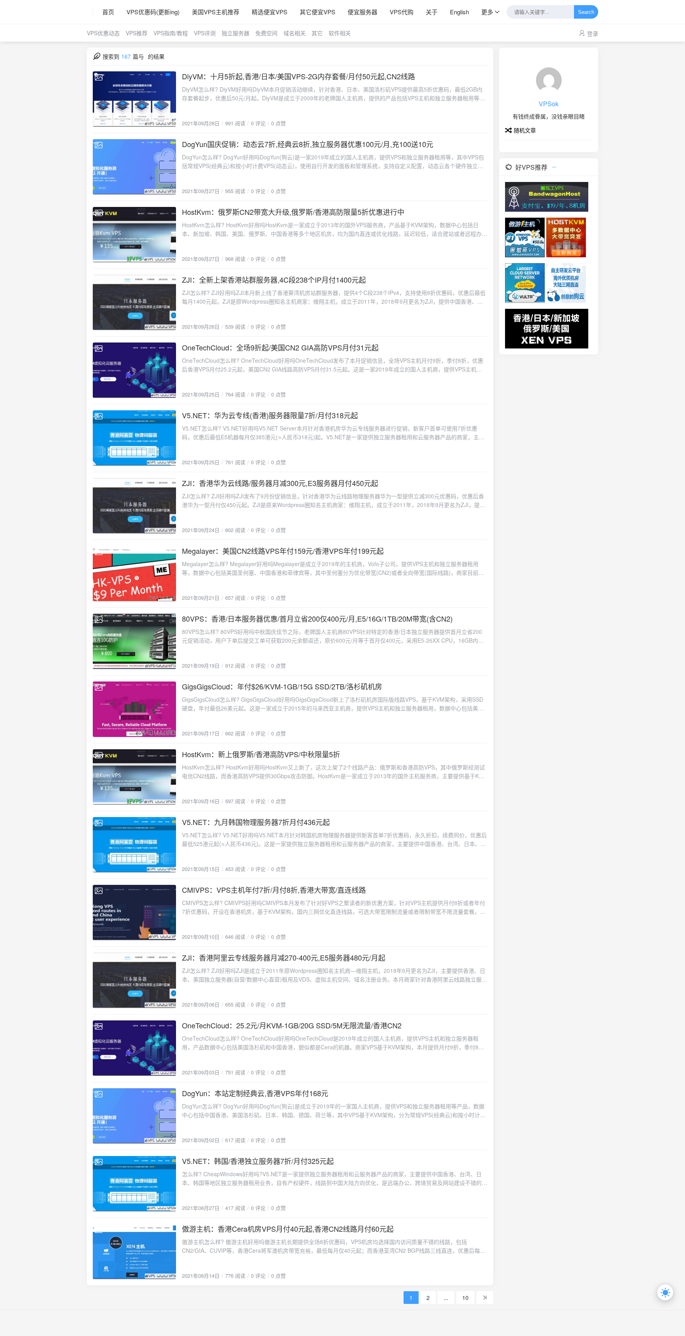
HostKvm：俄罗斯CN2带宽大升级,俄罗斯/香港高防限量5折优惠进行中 (293, 211)
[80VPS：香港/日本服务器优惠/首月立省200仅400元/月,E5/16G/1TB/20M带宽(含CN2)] (134, 641)
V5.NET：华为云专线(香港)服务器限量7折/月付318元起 (270, 415)
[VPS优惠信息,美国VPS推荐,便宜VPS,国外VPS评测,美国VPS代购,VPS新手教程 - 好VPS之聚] (90, 12)
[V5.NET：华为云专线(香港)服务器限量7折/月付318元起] (134, 438)
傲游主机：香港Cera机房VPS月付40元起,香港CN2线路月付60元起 (288, 1228)
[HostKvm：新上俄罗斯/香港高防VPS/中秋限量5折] (134, 777)
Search (586, 12)
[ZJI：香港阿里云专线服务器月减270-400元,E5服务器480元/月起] (134, 980)
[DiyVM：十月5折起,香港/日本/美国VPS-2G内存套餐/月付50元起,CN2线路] (134, 99)
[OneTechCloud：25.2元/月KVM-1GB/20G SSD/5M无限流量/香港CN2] (134, 1048)
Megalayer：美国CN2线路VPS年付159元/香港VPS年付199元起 (283, 550)
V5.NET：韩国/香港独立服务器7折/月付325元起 (258, 1161)
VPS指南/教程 (170, 33)
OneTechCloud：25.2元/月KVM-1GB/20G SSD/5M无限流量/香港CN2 (292, 1025)
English (459, 12)
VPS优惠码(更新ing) (153, 12)
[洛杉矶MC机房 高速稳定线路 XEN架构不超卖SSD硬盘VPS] (546, 328)
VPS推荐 (136, 33)
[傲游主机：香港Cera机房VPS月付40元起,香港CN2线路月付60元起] (134, 1251)
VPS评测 (205, 33)
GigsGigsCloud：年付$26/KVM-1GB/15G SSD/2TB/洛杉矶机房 (282, 686)
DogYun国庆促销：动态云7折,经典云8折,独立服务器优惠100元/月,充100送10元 (307, 144)
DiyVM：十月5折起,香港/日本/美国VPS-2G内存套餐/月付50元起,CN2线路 (298, 76)
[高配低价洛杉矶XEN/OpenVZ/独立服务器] (566, 282)
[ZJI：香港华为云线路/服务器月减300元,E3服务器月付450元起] (134, 506)
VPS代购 (401, 12)
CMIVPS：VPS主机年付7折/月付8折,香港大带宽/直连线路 (274, 889)
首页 (108, 12)
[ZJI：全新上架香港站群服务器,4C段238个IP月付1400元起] (134, 302)
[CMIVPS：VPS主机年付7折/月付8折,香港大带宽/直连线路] (134, 912)
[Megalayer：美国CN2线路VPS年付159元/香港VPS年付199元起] (134, 573)
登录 (592, 33)
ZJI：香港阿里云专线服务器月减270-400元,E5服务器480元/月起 (283, 957)
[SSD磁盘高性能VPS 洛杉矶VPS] (566, 237)
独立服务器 (235, 33)
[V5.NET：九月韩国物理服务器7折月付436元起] (134, 845)
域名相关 (294, 33)
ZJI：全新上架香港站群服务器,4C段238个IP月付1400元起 (274, 279)
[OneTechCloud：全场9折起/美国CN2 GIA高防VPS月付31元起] (134, 370)
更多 (487, 12)
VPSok (549, 103)
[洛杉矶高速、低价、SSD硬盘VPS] (525, 237)
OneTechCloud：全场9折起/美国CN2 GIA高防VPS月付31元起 (280, 347)
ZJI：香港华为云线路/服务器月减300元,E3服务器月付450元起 (280, 483)
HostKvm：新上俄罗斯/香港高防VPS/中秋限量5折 (261, 754)
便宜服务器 (362, 12)
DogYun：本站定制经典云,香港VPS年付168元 (255, 1093)
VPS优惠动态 (103, 33)
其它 (317, 33)
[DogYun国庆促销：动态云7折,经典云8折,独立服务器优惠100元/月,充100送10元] (134, 167)
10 (465, 1298)
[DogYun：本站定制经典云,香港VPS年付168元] (134, 1116)
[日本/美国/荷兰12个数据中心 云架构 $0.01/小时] (525, 282)
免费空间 (266, 33)
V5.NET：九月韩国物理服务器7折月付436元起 (256, 822)
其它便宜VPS (317, 12)
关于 (432, 12)
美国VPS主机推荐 (215, 12)
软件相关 (340, 33)
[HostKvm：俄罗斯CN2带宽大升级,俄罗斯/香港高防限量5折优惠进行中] (134, 234)
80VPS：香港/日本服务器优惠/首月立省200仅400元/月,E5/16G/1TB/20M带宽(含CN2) (317, 618)
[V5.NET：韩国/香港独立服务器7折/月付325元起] (134, 1184)
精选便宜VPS (269, 12)
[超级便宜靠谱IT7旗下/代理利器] (546, 196)
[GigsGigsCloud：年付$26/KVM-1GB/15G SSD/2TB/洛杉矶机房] (134, 709)
